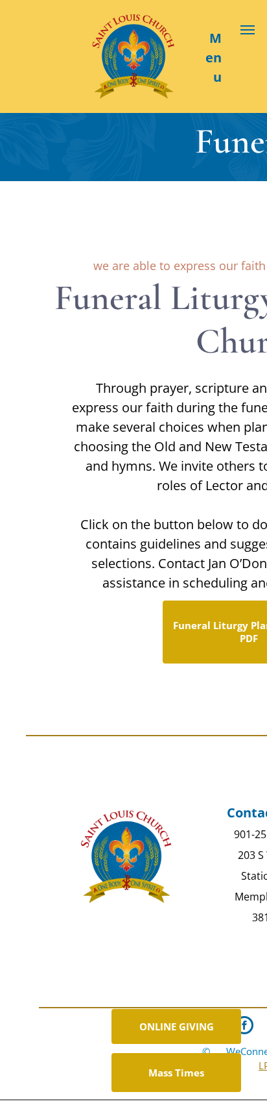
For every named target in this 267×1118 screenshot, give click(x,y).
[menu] (248, 30)
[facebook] (244, 1026)
